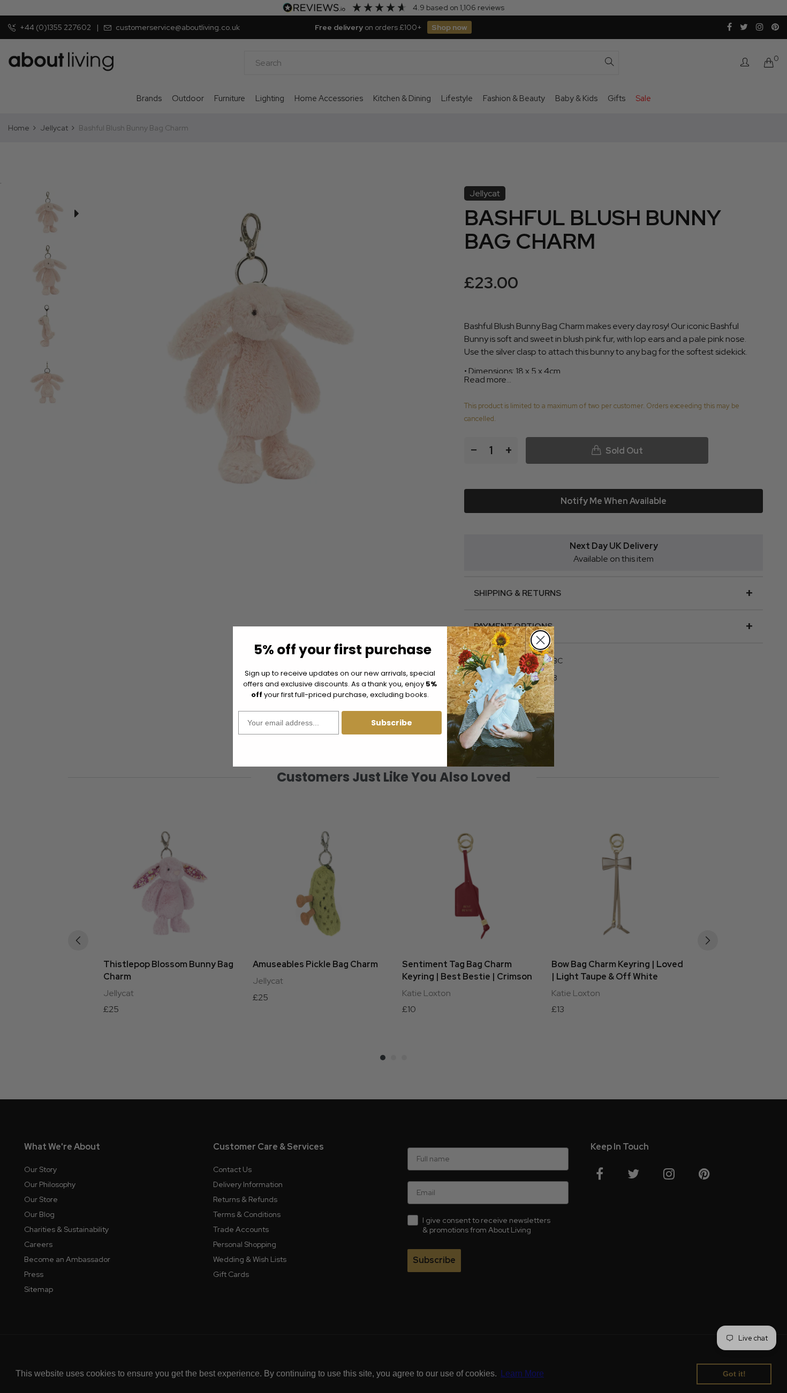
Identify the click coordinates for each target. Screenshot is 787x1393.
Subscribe (391, 722)
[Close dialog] (540, 640)
